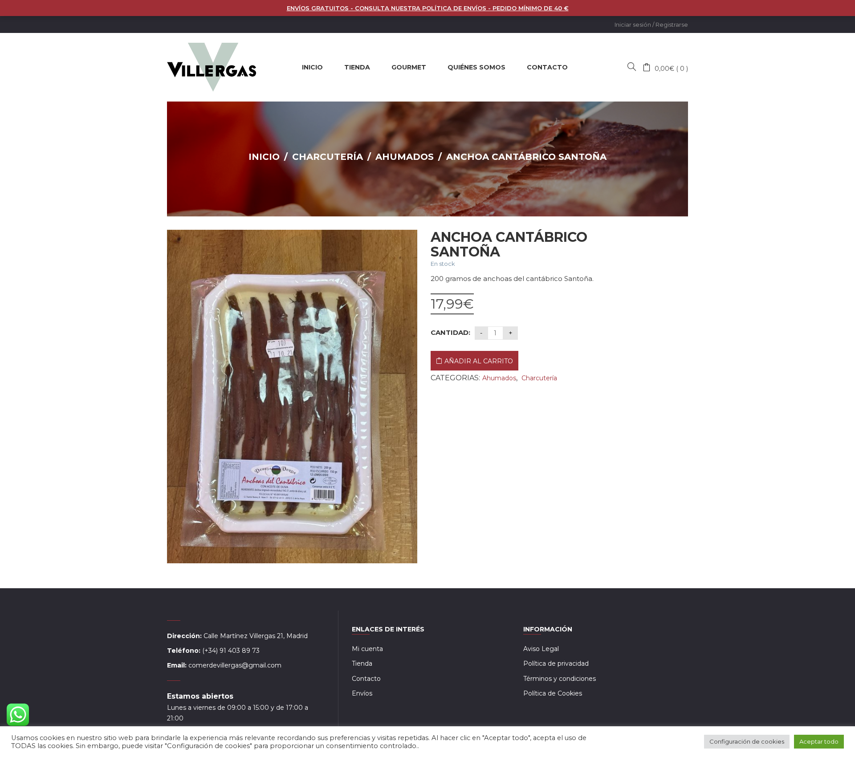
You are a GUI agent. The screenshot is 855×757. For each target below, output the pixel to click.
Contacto (366, 679)
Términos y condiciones (559, 679)
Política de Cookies (552, 693)
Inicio (264, 156)
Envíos (362, 693)
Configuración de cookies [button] (746, 741)
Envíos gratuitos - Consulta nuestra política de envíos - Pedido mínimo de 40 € (428, 8)
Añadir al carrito (478, 361)
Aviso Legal (541, 649)
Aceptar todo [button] (819, 741)
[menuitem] (312, 67)
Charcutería (327, 156)
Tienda (362, 663)
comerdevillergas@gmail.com (234, 665)
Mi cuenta (367, 649)
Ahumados (404, 156)
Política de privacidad (556, 663)
